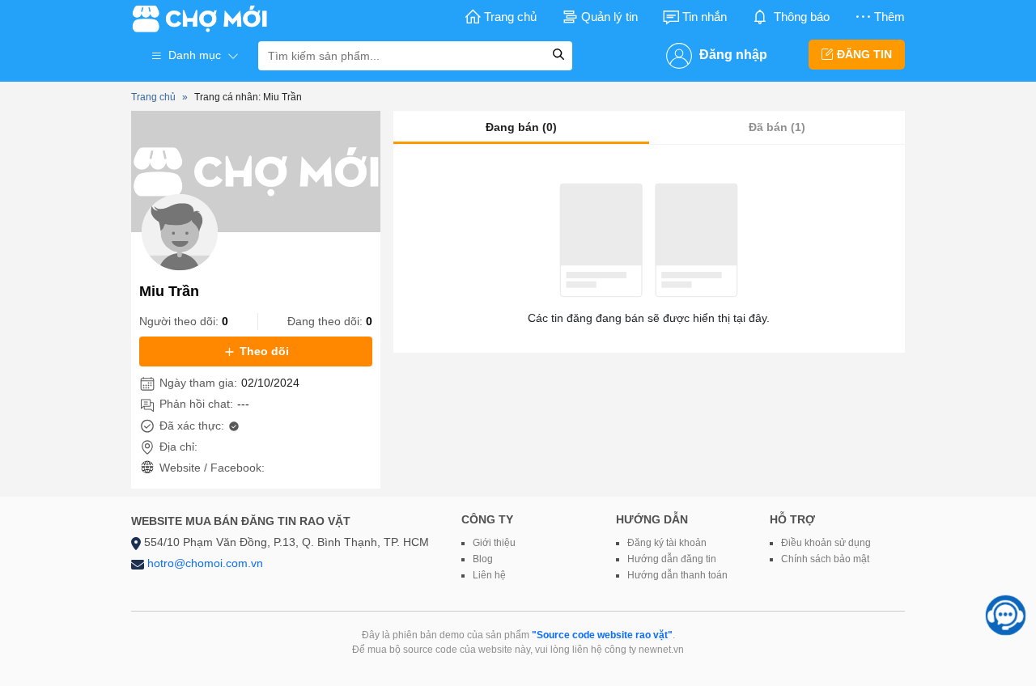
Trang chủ (510, 16)
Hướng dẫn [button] (652, 519)
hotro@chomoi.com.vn (205, 563)
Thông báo (802, 16)
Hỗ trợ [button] (792, 519)
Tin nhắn (704, 16)
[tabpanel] (649, 255)
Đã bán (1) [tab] (777, 127)
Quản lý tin (609, 16)
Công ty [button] (487, 519)
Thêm (889, 16)
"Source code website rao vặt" (602, 635)
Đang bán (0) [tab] (521, 127)
